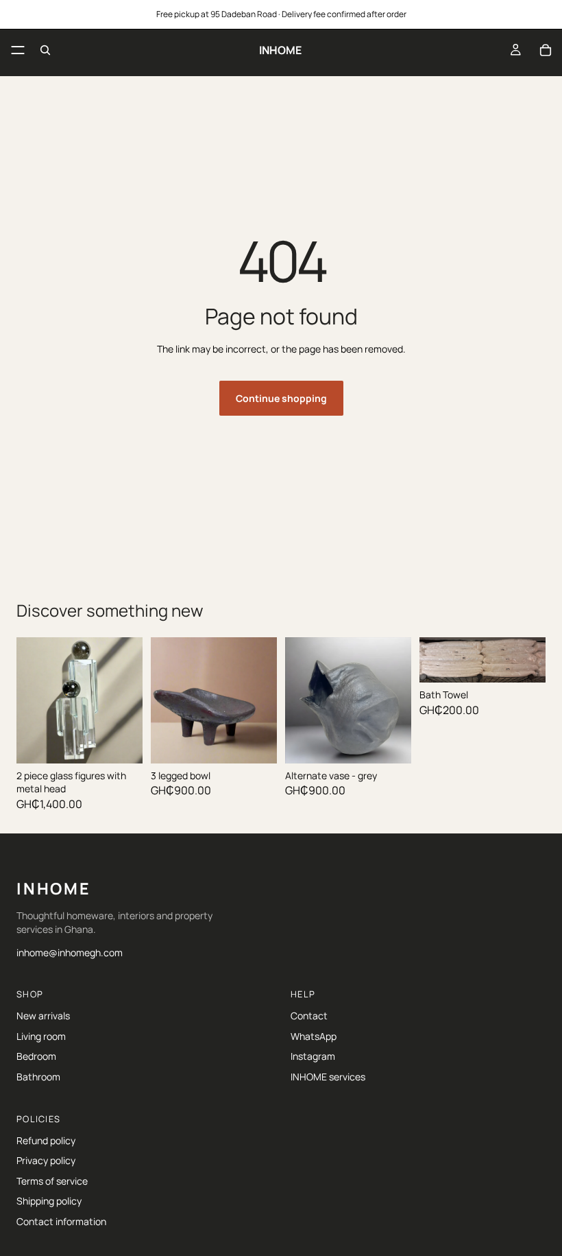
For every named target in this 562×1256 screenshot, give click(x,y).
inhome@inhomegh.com (69, 952)
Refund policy (45, 1140)
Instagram (313, 1056)
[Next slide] (396, 700)
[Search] (45, 50)
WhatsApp (314, 1036)
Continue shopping (281, 398)
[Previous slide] (300, 700)
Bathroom (38, 1076)
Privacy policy (45, 1160)
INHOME (53, 888)
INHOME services (328, 1076)
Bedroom (36, 1056)
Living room (41, 1036)
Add (133, 737)
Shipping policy (49, 1200)
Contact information (61, 1221)
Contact (309, 1015)
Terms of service (52, 1180)
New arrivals (43, 1015)
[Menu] (18, 50)
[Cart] (545, 50)
